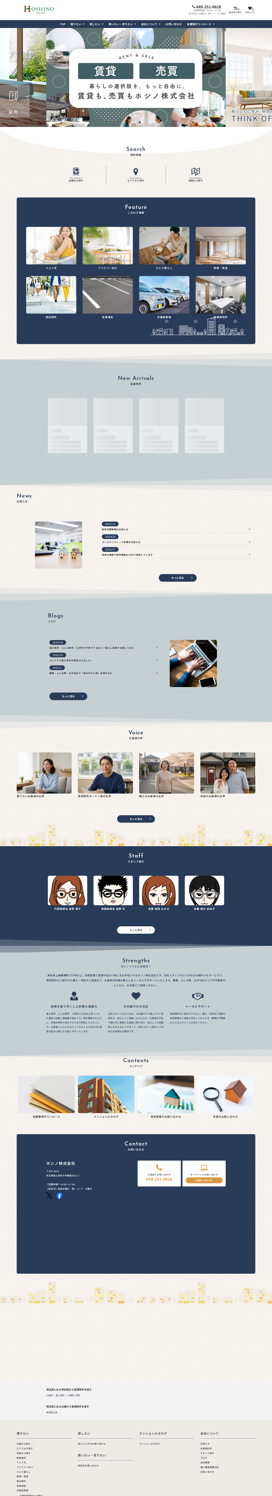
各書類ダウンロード (199, 24)
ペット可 (21, 1462)
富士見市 (60, 1395)
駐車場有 (21, 1485)
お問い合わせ (174, 24)
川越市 (49, 1395)
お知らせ (205, 1443)
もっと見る (177, 578)
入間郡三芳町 (73, 1395)
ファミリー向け (25, 1467)
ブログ (203, 1457)
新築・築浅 (22, 1476)
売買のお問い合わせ (88, 1465)
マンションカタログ (149, 1443)
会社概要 (205, 1462)
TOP (62, 24)
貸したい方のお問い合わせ (92, 1443)
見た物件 (235, 11)
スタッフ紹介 (207, 1453)
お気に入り (250, 11)
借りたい (76, 24)
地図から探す (196, 179)
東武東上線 (51, 1412)
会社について (149, 24)
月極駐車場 (22, 1490)
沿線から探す (76, 179)
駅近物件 (21, 1481)
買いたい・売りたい (121, 24)
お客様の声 (206, 1448)
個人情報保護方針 (209, 1467)
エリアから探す (135, 179)
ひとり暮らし (24, 1471)
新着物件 (21, 1457)
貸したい (95, 24)
